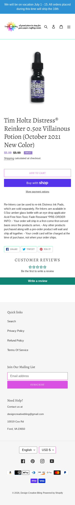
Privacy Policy (15, 330)
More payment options (37, 191)
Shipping (9, 158)
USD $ (46, 450)
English (27, 450)
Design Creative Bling (31, 493)
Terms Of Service (17, 350)
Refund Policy (15, 340)
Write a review (37, 281)
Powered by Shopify (53, 493)
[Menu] (69, 26)
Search (11, 321)
